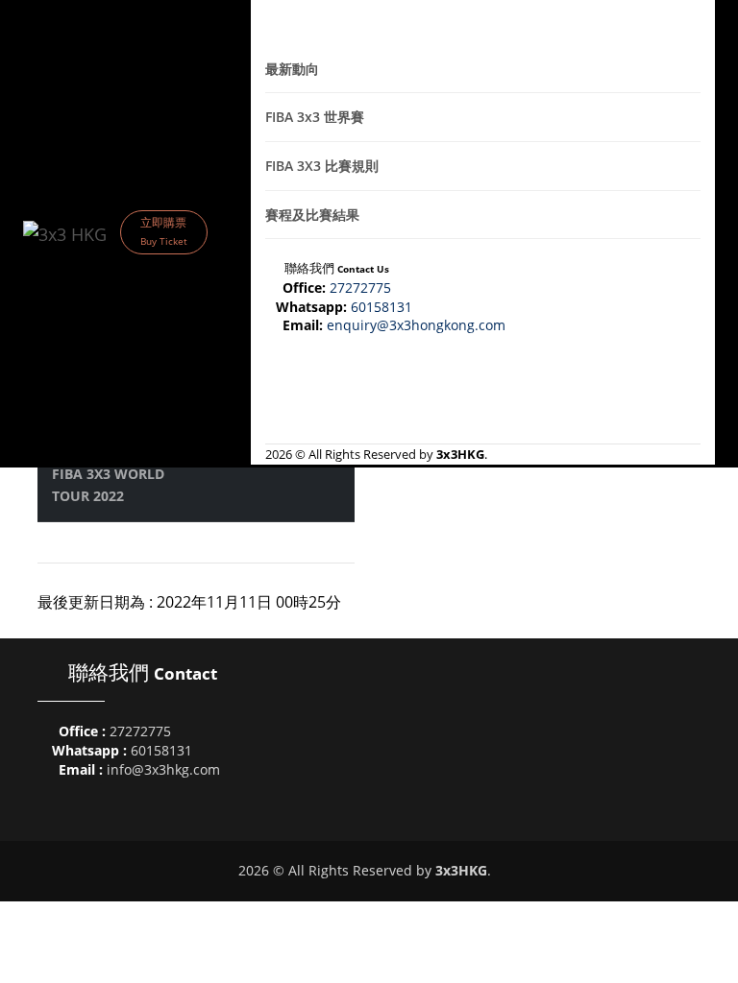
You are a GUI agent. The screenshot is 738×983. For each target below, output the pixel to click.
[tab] (483, 69)
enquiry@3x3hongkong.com (418, 325)
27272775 (362, 287)
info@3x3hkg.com (163, 769)
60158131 (383, 307)
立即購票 (163, 230)
